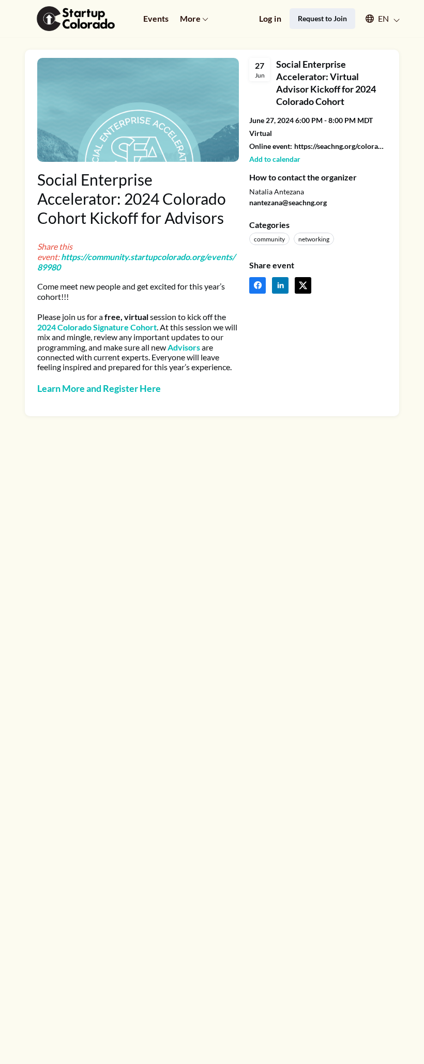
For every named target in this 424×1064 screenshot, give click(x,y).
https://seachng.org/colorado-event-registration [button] (340, 146)
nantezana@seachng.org (288, 202)
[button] (377, 18)
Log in (270, 18)
